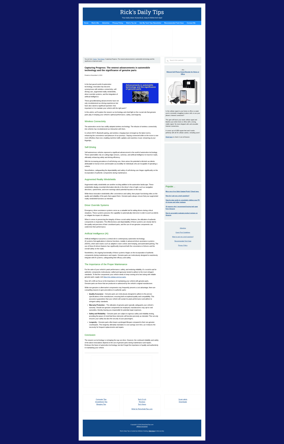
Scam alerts (182, 399)
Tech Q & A (142, 399)
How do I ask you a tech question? (177, 196)
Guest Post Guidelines (183, 232)
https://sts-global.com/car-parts (114, 277)
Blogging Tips (101, 404)
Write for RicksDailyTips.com (142, 409)
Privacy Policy (182, 245)
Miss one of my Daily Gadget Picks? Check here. (182, 191)
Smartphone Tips (101, 402)
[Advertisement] (183, 163)
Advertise (183, 228)
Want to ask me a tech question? (182, 237)
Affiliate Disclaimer (142, 426)
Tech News (142, 404)
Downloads (183, 402)
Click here (152, 431)
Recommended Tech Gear (183, 241)
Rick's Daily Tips (142, 12)
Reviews (142, 402)
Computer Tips (101, 399)
